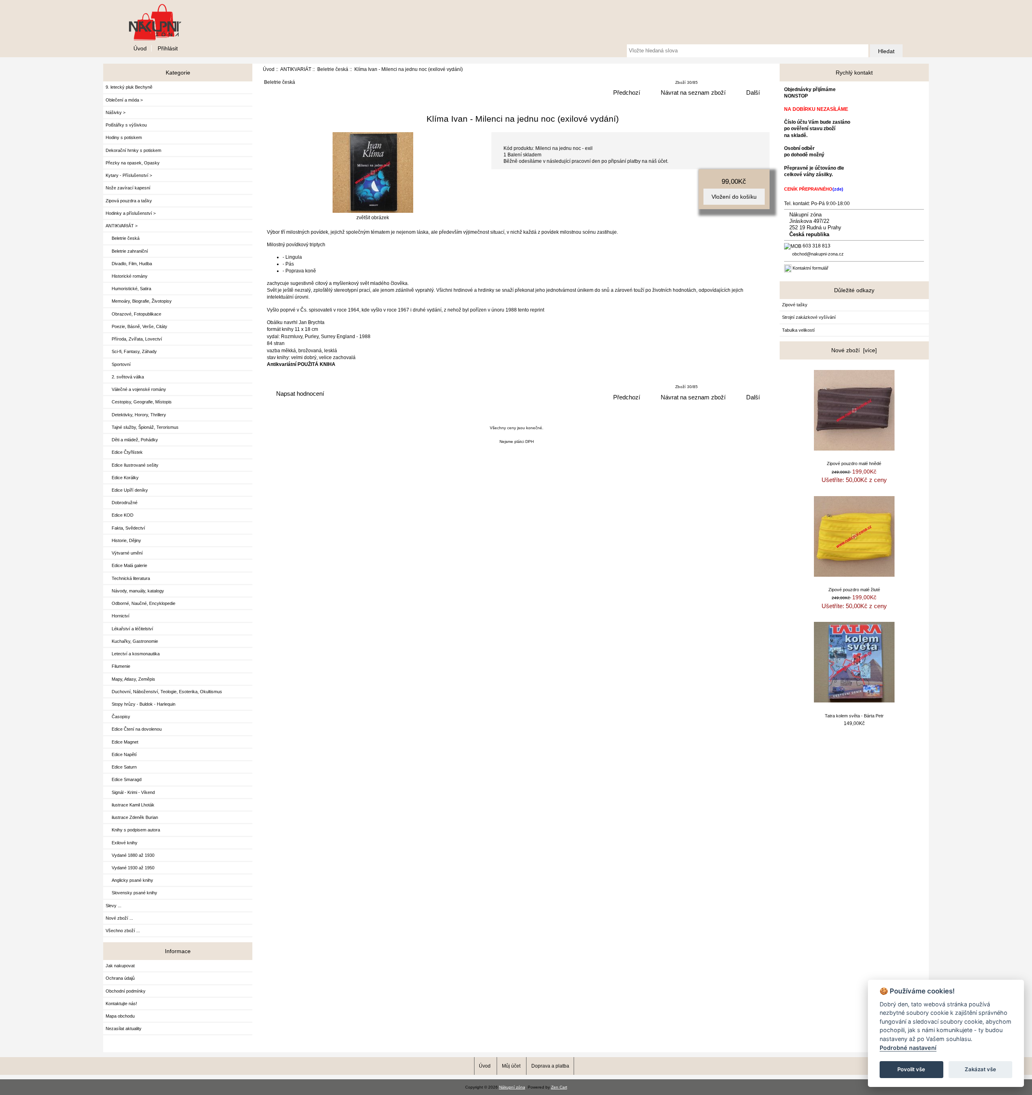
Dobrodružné (121, 502)
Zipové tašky (794, 304)
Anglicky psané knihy (129, 880)
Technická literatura (128, 578)
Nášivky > (115, 112)
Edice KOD (119, 515)
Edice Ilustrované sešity (132, 465)
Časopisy (118, 716)
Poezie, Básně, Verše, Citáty (136, 326)
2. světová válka (125, 376)
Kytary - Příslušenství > (129, 175)
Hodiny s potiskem (124, 137)
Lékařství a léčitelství (129, 628)
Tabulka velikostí (798, 330)
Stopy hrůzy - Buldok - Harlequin (140, 704)
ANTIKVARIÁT (295, 69)
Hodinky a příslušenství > (131, 213)
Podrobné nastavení (908, 1047)
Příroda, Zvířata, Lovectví (134, 339)
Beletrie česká (332, 69)
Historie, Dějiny (123, 540)
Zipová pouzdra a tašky (129, 200)
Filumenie (118, 666)
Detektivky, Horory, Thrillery (136, 414)
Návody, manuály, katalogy (135, 590)
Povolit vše (911, 1069)
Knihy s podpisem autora (133, 829)
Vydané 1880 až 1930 (130, 855)
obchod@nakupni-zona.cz (818, 253)
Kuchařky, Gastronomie (132, 641)
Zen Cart (559, 1087)
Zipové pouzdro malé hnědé (854, 463)
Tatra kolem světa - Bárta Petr (854, 715)
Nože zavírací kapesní (128, 187)
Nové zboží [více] (854, 350)
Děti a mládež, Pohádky (132, 439)
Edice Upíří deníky (127, 490)
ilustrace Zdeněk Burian (132, 817)
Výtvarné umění (124, 553)
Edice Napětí (121, 754)
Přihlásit (168, 48)
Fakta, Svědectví (125, 528)
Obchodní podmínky (126, 991)
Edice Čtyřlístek (124, 452)
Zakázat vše (980, 1069)
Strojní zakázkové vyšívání (809, 317)
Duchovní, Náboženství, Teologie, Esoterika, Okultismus (164, 691)
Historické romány (127, 276)
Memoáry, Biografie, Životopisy (139, 301)
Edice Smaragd (123, 779)
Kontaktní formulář (810, 268)
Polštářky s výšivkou (126, 125)
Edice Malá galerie (126, 565)
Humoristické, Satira (128, 288)
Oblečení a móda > (124, 100)
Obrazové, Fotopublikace (133, 314)
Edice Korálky (122, 477)
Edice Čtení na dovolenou (134, 729)
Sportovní (118, 364)
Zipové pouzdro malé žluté (854, 589)
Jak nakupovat (120, 965)
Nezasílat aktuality (123, 1028)
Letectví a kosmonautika (133, 653)
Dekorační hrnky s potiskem (133, 150)
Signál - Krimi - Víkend (130, 792)
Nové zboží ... (119, 918)
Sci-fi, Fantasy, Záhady (131, 351)
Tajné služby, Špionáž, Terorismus (142, 427)
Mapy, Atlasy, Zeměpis (130, 679)
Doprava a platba (550, 1065)
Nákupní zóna (512, 1087)
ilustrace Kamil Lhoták (130, 804)
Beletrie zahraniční (127, 251)
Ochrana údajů (120, 978)
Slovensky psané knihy (131, 892)
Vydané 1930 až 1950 (130, 867)
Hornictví (117, 615)
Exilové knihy (121, 842)
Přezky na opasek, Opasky (133, 162)
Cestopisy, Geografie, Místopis (139, 401)
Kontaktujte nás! (121, 1003)
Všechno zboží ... (123, 930)
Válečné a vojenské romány (136, 389)
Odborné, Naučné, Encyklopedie (140, 603)
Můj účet (511, 1065)
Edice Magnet (122, 742)
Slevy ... (113, 905)
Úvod (140, 48)
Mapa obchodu (120, 1016)
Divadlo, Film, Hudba (129, 263)
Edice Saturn (121, 767)
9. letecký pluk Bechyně (129, 87)
